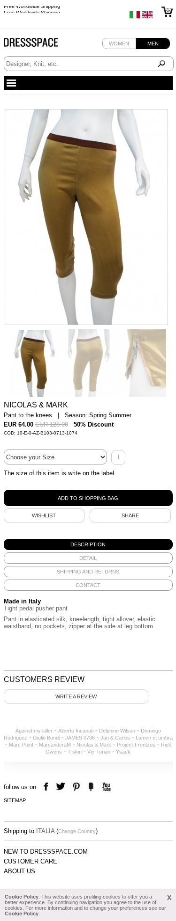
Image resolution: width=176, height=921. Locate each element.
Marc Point (21, 744)
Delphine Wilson (117, 730)
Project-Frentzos (136, 744)
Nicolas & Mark (94, 744)
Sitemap (15, 800)
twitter (61, 787)
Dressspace (40, 44)
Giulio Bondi (46, 737)
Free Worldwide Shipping (32, 9)
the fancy (90, 787)
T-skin (75, 751)
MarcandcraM (55, 744)
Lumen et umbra (154, 737)
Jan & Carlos (115, 737)
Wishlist (44, 515)
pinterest (76, 787)
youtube (105, 787)
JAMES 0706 (80, 737)
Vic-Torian (98, 751)
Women (119, 43)
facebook (47, 787)
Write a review (76, 696)
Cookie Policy (21, 896)
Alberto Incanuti (75, 730)
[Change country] (134, 17)
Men (153, 43)
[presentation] (88, 544)
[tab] (88, 544)
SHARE (130, 515)
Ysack (123, 751)
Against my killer (34, 730)
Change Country (77, 831)
